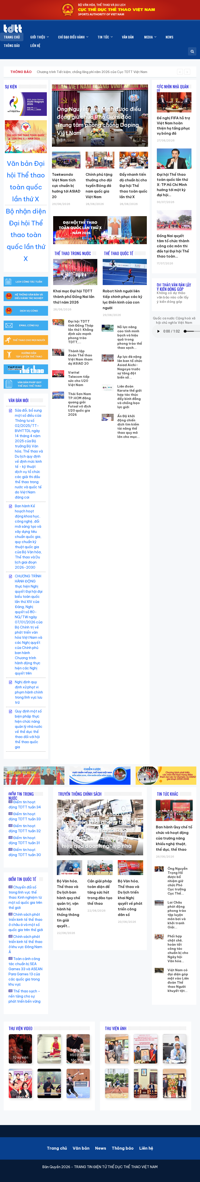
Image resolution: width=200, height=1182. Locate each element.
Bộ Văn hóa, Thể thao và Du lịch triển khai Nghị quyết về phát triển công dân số (130, 898)
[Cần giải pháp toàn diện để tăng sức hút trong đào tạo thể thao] (100, 867)
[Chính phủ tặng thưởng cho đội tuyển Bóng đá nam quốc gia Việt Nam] (100, 160)
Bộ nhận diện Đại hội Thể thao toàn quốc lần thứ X (26, 235)
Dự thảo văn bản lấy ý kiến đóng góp (174, 287)
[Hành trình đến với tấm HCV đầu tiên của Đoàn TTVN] (20, 1071)
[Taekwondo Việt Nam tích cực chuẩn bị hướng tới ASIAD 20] (66, 160)
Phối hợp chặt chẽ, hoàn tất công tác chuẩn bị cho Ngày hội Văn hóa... (178, 948)
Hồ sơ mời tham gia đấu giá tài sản (35, 72)
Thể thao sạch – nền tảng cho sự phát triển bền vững (24, 996)
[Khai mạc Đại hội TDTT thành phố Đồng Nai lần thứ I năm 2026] (75, 272)
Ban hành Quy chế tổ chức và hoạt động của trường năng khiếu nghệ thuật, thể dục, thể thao (174, 838)
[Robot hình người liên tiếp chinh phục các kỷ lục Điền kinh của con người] (125, 272)
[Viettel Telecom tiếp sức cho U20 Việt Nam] (58, 373)
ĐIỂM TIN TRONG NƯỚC (21, 796)
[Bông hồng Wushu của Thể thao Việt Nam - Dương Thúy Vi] (78, 1071)
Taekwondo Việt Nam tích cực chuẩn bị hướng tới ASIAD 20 (66, 185)
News (100, 1148)
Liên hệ (146, 1148)
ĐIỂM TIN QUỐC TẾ (22, 879)
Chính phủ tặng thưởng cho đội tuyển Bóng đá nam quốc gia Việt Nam (99, 185)
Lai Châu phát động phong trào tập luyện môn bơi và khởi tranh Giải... (177, 914)
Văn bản (81, 1148)
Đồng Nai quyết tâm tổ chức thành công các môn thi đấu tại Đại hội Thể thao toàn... (173, 246)
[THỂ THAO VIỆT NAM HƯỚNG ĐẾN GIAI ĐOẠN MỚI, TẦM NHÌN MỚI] (49, 1036)
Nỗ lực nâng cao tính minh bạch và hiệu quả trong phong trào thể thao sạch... (129, 337)
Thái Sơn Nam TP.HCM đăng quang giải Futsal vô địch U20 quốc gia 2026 (79, 404)
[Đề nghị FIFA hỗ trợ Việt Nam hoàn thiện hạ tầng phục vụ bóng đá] (174, 92)
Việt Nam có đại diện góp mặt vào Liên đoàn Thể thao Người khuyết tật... (178, 980)
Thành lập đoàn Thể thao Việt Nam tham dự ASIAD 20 (80, 357)
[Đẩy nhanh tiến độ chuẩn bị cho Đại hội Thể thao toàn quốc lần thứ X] (134, 160)
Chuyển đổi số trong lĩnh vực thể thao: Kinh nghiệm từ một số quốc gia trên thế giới (25, 897)
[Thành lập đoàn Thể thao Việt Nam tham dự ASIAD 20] (58, 352)
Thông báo (123, 1148)
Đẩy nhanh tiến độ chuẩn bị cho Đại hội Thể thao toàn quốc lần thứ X (133, 185)
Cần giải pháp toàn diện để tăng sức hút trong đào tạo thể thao (99, 892)
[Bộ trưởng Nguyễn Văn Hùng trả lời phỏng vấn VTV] (49, 1071)
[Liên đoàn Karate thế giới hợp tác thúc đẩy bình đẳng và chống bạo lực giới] (108, 387)
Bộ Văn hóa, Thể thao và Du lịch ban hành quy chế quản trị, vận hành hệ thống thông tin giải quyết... (68, 903)
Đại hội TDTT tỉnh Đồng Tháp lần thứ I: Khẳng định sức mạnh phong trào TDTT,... (80, 331)
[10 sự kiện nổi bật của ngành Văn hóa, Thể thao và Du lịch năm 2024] (20, 1036)
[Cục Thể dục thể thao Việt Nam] (13, 29)
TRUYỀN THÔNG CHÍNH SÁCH (79, 794)
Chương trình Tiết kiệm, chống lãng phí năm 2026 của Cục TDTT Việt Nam (92, 72)
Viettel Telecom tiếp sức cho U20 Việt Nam (79, 378)
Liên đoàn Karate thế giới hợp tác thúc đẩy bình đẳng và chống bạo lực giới (129, 396)
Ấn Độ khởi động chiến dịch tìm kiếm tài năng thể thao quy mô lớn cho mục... (128, 426)
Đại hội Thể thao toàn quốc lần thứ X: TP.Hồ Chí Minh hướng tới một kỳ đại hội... (172, 184)
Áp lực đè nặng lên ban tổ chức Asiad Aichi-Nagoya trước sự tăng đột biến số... (129, 367)
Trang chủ (57, 1148)
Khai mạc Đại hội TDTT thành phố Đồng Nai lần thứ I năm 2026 (73, 297)
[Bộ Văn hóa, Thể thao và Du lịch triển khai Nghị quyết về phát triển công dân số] (130, 867)
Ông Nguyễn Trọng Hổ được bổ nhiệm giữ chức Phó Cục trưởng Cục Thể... (178, 881)
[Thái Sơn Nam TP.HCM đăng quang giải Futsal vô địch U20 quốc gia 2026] (58, 395)
